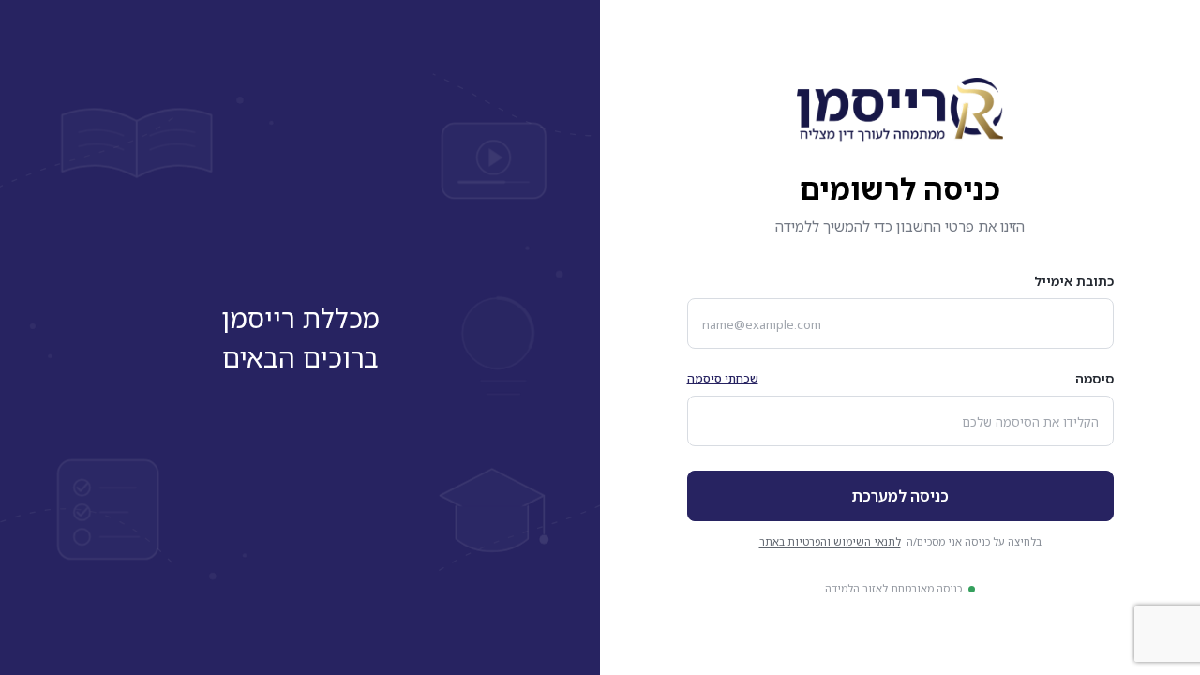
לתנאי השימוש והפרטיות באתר (830, 541)
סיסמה (1094, 378)
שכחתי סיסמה (722, 378)
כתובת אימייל (1074, 281)
